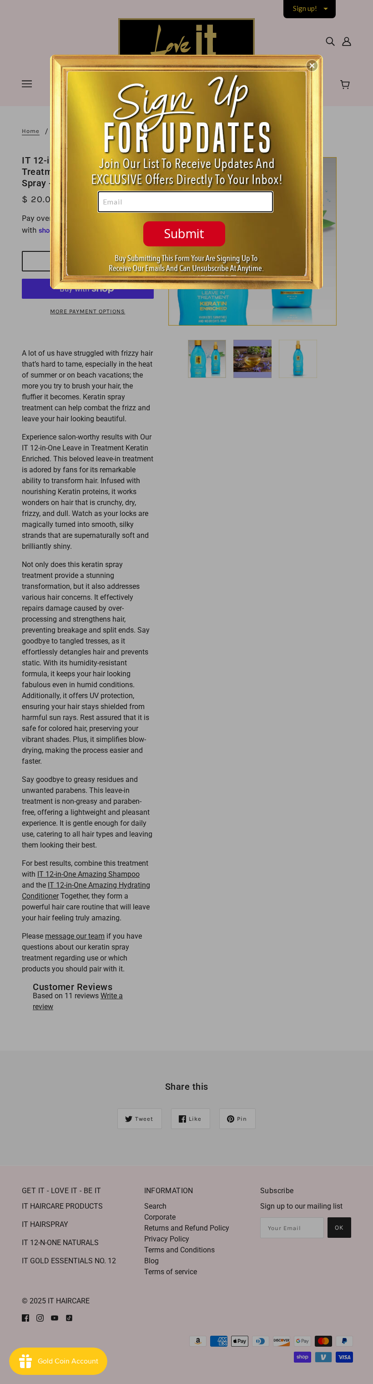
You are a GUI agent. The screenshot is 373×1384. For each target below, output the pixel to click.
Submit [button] (184, 233)
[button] (312, 65)
